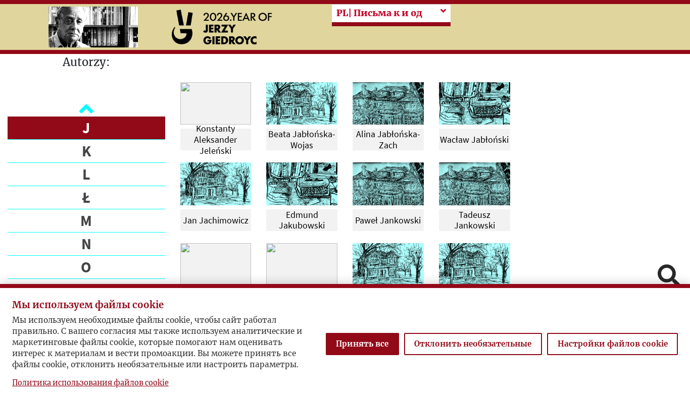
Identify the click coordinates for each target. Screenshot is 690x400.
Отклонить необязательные (472, 344)
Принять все (362, 344)
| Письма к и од (379, 13)
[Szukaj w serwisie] (669, 277)
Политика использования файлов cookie (90, 382)
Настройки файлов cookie (613, 344)
